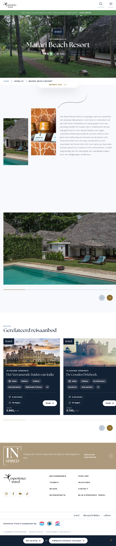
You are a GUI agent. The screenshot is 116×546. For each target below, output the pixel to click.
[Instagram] (6, 494)
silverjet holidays (91, 515)
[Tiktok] (27, 494)
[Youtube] (20, 494)
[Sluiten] (111, 541)
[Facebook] (13, 494)
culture (107, 515)
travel (76, 515)
